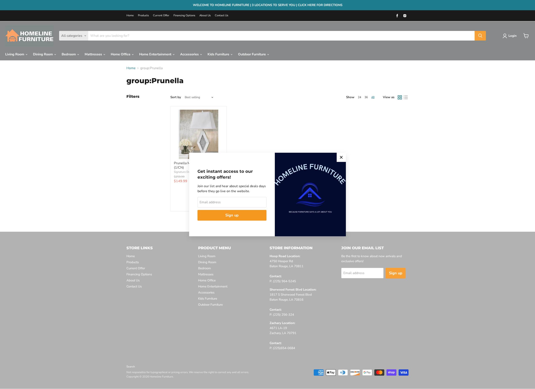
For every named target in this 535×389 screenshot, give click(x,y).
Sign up (232, 215)
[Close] (341, 157)
